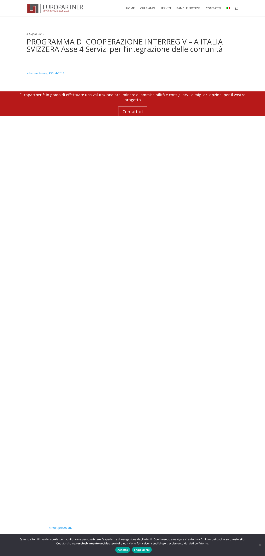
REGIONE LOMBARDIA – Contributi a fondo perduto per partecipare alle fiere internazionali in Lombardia (121, 504)
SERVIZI (165, 8)
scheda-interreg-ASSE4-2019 (45, 73)
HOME (130, 8)
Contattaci (133, 111)
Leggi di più (142, 549)
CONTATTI (213, 8)
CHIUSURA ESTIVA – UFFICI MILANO (84, 370)
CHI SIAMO (147, 8)
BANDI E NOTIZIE (188, 8)
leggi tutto (60, 252)
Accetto (122, 549)
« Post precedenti (60, 528)
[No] (260, 545)
